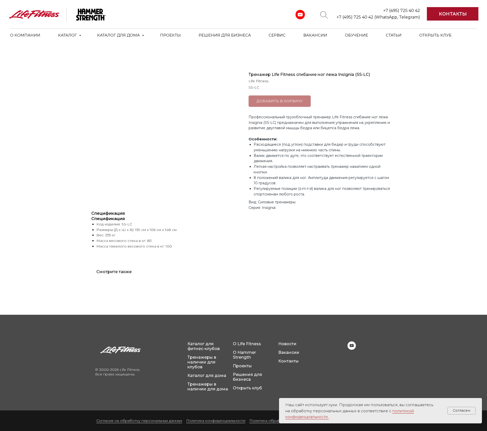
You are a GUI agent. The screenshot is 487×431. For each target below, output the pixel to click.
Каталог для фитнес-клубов (203, 346)
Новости (287, 343)
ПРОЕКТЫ (170, 35)
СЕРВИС (277, 35)
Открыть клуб (247, 388)
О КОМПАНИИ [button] (25, 35)
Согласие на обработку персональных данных (139, 420)
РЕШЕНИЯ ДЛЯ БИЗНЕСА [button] (225, 35)
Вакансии (288, 352)
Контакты (288, 361)
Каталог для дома (206, 375)
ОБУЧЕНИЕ (356, 35)
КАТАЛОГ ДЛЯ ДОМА (119, 35)
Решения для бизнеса (247, 377)
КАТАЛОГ (68, 35)
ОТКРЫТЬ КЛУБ (435, 35)
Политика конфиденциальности (215, 420)
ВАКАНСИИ (315, 35)
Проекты (242, 365)
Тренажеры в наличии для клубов (201, 362)
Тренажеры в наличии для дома (207, 386)
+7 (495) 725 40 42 (401, 10)
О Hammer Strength (244, 355)
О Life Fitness (247, 343)
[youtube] (351, 348)
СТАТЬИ (394, 35)
